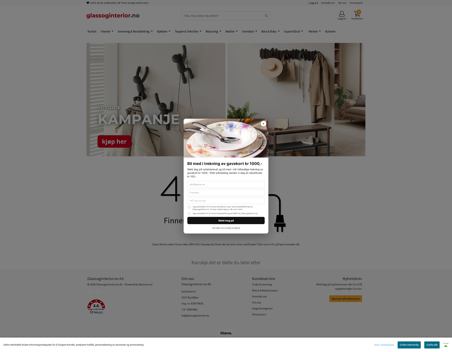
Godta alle (432, 344)
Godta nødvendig (409, 344)
